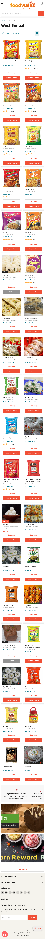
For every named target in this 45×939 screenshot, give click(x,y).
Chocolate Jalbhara (9, 645)
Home (3, 20)
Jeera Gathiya (29, 726)
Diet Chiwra (29, 147)
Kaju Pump (28, 437)
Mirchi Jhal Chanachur (10, 61)
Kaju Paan (6, 566)
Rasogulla (6, 524)
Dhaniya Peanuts (30, 566)
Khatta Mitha (29, 232)
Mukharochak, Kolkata (8, 63)
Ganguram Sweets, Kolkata (9, 277)
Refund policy (31, 931)
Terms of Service (20, 931)
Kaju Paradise (29, 524)
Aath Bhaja (6, 726)
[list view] (41, 33)
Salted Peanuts (7, 766)
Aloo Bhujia (29, 275)
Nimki (27, 104)
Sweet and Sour (8, 606)
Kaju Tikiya (28, 766)
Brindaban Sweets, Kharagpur (10, 526)
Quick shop (11, 73)
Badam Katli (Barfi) (31, 318)
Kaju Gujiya (29, 357)
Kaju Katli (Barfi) (8, 357)
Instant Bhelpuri (8, 397)
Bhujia (5, 232)
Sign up (32, 917)
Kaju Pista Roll (29, 397)
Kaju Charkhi (7, 687)
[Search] (41, 13)
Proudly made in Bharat (22, 935)
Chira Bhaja (28, 61)
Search (11, 931)
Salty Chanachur (30, 189)
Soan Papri (6, 318)
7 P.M (4, 147)
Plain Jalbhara (7, 275)
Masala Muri (7, 104)
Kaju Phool (28, 606)
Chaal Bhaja (7, 437)
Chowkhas (6, 189)
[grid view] (37, 33)
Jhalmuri (27, 687)
